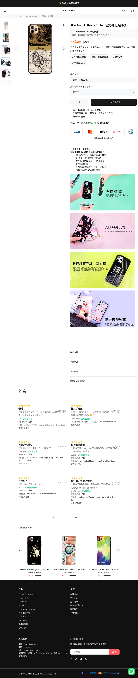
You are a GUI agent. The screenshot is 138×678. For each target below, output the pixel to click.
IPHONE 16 (22, 620)
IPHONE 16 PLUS (24, 616)
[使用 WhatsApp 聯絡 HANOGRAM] (131, 671)
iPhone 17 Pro (23, 598)
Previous (16, 48)
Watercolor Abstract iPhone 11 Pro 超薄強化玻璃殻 (104, 571)
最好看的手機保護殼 (81, 480)
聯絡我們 (74, 609)
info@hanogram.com (33, 644)
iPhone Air (22, 601)
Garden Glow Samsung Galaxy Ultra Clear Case (45, 458)
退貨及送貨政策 (77, 605)
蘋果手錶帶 (23, 624)
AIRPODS (22, 628)
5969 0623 (34, 650)
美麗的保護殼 (25, 444)
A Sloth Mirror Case (108, 421)
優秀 (20, 408)
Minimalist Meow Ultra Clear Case (41, 493)
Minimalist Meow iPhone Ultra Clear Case (97, 461)
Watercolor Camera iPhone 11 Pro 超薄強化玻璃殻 (69, 571)
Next (63, 48)
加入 (114, 652)
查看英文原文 (23, 428)
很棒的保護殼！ (79, 444)
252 (76, 517)
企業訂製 (74, 613)
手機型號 (75, 74)
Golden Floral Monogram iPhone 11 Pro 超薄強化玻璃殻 (34, 571)
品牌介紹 (74, 594)
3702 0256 (28, 647)
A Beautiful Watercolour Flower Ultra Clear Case (98, 498)
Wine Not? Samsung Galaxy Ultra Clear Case (46, 425)
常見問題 (74, 598)
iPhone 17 (22, 605)
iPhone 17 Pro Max (25, 594)
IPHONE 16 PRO (24, 613)
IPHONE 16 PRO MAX (26, 609)
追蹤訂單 (74, 601)
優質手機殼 (76, 408)
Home (20, 16)
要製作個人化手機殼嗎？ (82, 86)
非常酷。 (23, 480)
